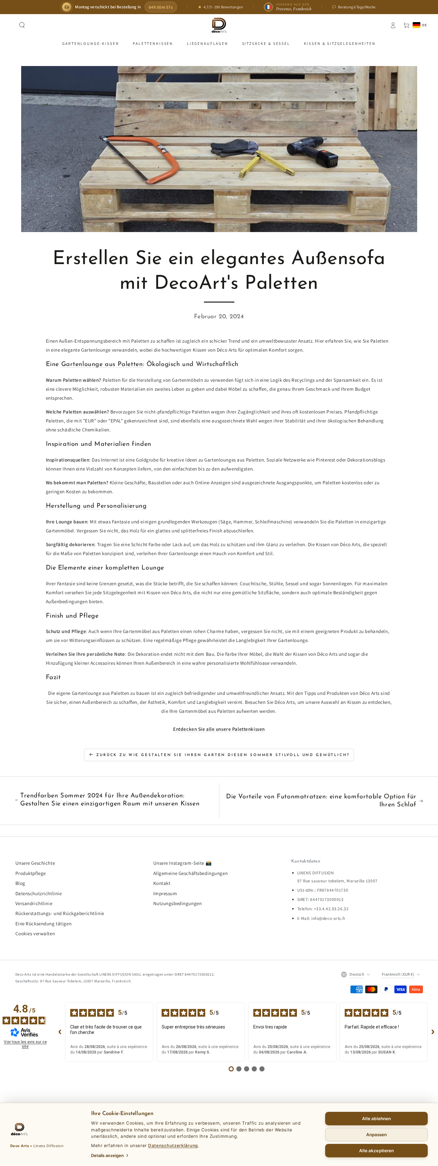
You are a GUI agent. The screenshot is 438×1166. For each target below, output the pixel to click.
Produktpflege (30, 873)
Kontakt (162, 883)
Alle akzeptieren (376, 1150)
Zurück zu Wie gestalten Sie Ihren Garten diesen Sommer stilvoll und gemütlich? (222, 755)
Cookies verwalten (35, 933)
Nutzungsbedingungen (177, 903)
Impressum (165, 893)
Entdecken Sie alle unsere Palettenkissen (219, 729)
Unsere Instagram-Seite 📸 (182, 863)
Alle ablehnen (376, 1118)
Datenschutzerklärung (173, 1145)
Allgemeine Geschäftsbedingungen (190, 873)
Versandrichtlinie (34, 903)
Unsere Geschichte (35, 863)
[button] (22, 25)
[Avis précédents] (59, 1032)
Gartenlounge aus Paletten (102, 364)
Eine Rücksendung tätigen (43, 923)
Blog (20, 883)
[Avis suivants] (432, 1032)
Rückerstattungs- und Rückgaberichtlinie (59, 913)
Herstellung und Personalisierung (96, 506)
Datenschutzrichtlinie (38, 893)
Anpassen (376, 1134)
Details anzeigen (107, 1155)
